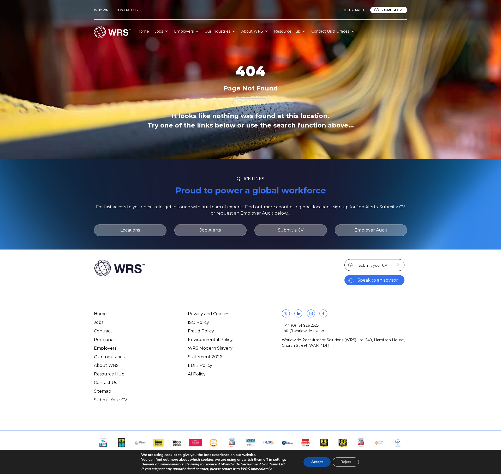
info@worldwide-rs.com (304, 331)
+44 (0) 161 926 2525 (301, 325)
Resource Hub (287, 31)
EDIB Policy (200, 365)
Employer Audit (370, 230)
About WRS (252, 31)
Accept (317, 461)
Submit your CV (373, 265)
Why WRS (102, 10)
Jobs (159, 31)
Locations (130, 230)
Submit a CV (391, 10)
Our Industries (217, 31)
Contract (103, 331)
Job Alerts (210, 230)
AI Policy (197, 374)
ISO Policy (198, 322)
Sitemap (102, 391)
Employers (184, 31)
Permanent (106, 339)
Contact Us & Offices (330, 31)
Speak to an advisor (377, 280)
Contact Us (127, 10)
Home (143, 31)
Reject (346, 461)
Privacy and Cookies (208, 313)
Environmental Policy (210, 339)
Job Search (353, 10)
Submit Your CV (110, 399)
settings (280, 459)
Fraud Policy (201, 331)
